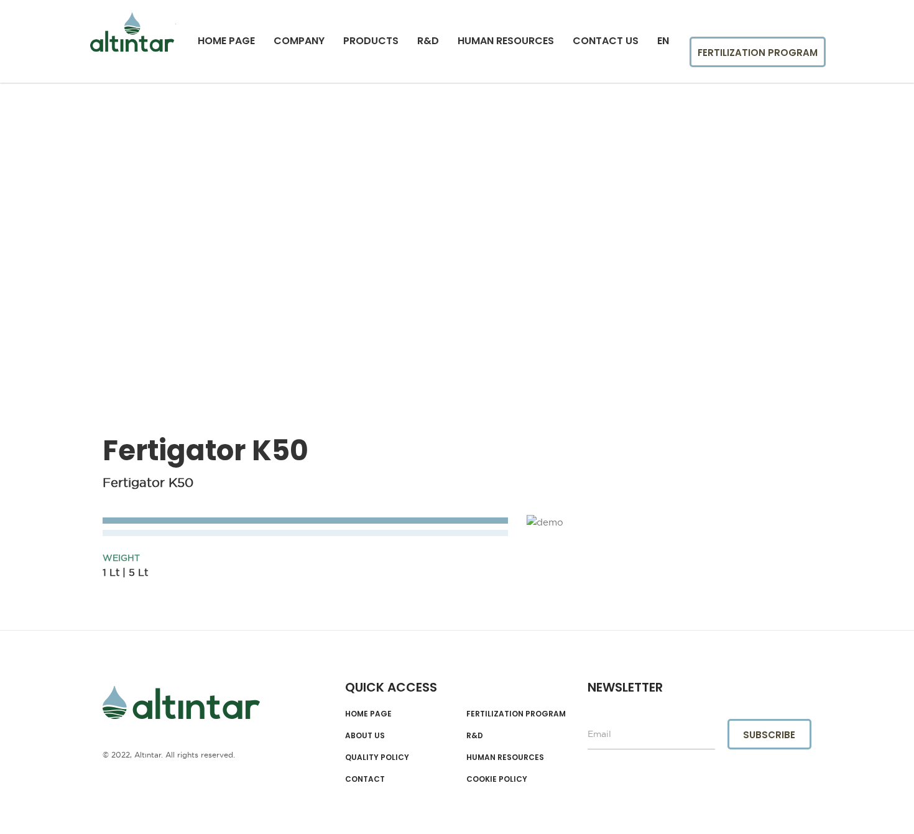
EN (663, 41)
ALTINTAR (181, 702)
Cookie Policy (496, 779)
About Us (365, 735)
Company (299, 41)
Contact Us (606, 41)
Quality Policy (377, 757)
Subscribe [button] (769, 734)
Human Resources (506, 41)
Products (371, 41)
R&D (428, 41)
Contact (365, 779)
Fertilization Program (758, 52)
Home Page (226, 41)
